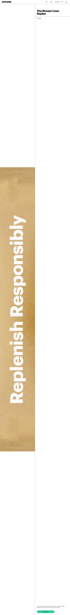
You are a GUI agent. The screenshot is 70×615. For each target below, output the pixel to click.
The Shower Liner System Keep (54, 607)
